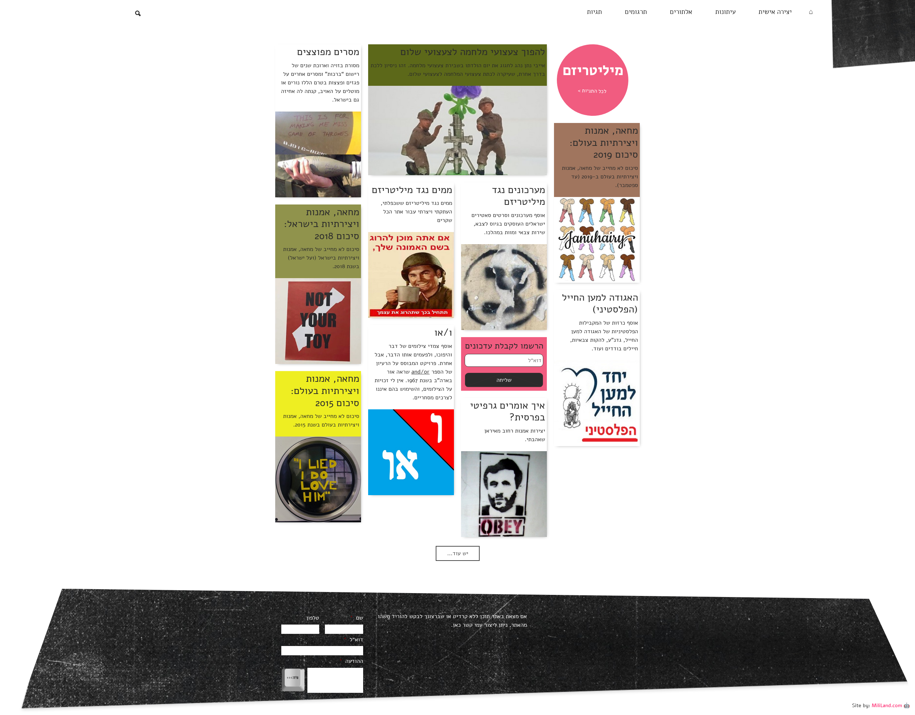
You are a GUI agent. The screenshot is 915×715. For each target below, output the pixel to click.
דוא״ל (353, 640)
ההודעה (351, 661)
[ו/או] (411, 452)
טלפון (312, 618)
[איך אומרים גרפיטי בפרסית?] (504, 494)
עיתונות (725, 11)
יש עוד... (457, 553)
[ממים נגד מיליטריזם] (411, 274)
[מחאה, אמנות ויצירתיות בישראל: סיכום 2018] (318, 321)
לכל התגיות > (592, 91)
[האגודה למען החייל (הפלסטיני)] (597, 403)
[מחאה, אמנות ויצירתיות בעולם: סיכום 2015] (318, 479)
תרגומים (636, 11)
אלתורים (681, 11)
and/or (420, 372)
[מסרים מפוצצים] (318, 154)
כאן (457, 625)
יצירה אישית (775, 11)
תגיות (594, 11)
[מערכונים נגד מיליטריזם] (504, 287)
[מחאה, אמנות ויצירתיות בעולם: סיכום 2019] (597, 239)
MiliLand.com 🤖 (891, 705)
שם (356, 618)
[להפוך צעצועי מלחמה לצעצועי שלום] (457, 130)
